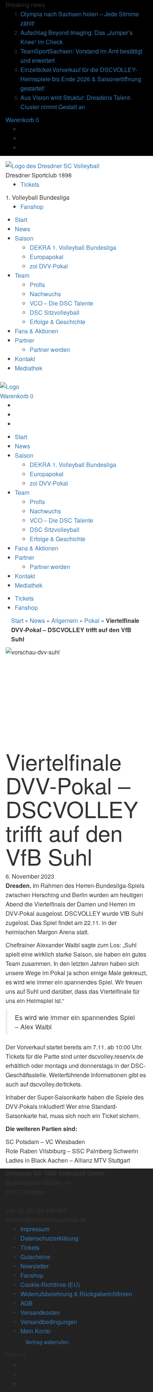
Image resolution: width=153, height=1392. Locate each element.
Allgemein (64, 620)
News (37, 620)
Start (17, 620)
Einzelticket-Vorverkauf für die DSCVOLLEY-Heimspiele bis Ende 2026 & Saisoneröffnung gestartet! (80, 78)
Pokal (92, 620)
